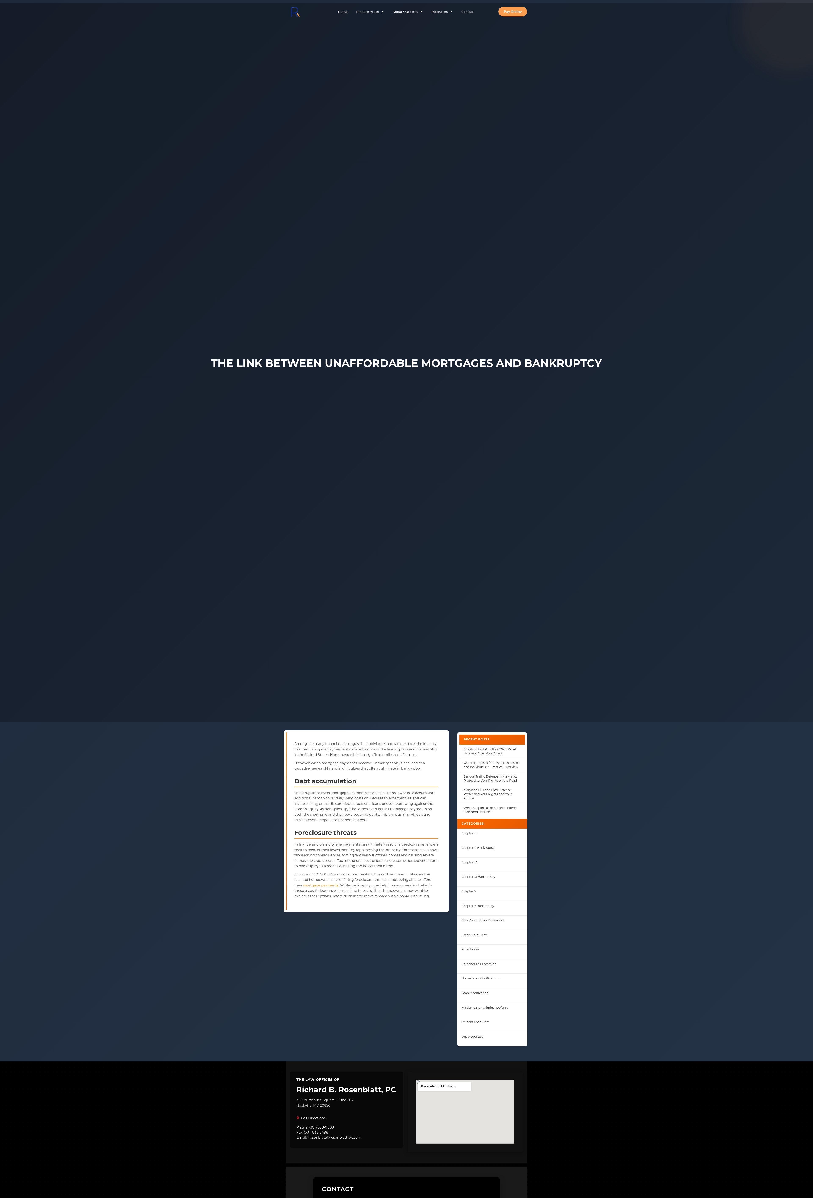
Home (343, 12)
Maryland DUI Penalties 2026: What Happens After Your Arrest (490, 751)
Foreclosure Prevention (479, 964)
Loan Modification (475, 993)
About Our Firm (405, 12)
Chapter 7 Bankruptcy (478, 906)
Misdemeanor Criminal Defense (485, 1007)
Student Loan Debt (476, 1022)
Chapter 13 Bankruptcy (478, 877)
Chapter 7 (469, 891)
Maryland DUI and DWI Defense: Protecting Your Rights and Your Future (488, 794)
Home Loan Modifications (481, 978)
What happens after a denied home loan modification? (490, 810)
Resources (439, 12)
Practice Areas (367, 12)
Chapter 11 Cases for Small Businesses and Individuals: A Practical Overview (491, 765)
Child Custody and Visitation (483, 920)
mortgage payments (321, 885)
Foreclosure (470, 949)
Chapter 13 (469, 862)
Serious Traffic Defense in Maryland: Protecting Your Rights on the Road (490, 778)
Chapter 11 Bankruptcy (478, 848)
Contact (467, 12)
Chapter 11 (469, 833)
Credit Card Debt (474, 935)
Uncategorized (472, 1036)
